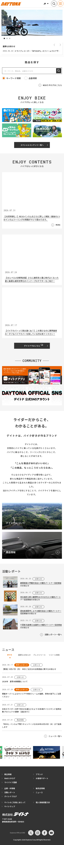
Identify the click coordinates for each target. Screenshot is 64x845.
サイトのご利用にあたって (15, 802)
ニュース (39, 792)
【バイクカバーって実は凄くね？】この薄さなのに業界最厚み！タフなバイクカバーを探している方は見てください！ (31, 332)
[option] (32, 23)
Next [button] (60, 44)
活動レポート (9, 792)
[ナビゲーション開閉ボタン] (60, 4)
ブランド (39, 774)
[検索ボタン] (54, 4)
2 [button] (7, 38)
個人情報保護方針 (43, 802)
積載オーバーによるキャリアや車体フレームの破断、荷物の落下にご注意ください (31, 695)
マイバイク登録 (10, 782)
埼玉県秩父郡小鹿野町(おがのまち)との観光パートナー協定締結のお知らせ (40, 598)
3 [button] (9, 38)
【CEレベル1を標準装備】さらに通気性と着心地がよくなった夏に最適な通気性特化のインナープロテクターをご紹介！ (32, 279)
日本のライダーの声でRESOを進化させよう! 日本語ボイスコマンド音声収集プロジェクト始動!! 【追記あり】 (31, 710)
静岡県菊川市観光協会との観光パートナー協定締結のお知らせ (40, 584)
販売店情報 (40, 788)
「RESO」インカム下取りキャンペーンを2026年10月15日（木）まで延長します (31, 725)
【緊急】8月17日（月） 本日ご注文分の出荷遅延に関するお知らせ (29, 669)
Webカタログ (9, 778)
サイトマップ (9, 806)
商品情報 (7, 774)
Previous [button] (54, 44)
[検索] (58, 70)
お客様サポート (42, 778)
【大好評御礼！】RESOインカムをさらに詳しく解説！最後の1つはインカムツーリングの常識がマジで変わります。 (32, 218)
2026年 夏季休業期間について (15, 681)
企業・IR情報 (9, 788)
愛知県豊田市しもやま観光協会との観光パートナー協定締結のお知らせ (40, 612)
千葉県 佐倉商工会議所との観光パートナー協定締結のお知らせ (41, 626)
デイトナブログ (10, 796)
